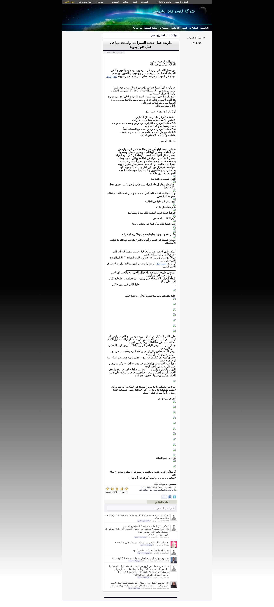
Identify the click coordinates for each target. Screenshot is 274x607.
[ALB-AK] (173, 555)
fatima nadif (165, 521)
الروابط (175, 28)
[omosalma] (173, 519)
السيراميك (111, 76)
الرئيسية (204, 28)
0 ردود (139, 521)
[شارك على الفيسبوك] (170, 497)
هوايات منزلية (168, 490)
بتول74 (166, 545)
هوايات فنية (143, 490)
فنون (151, 490)
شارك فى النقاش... (164, 508)
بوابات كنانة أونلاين (164, 2)
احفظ (164, 497)
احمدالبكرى (165, 553)
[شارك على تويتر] (174, 497)
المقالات (193, 28)
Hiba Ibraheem (164, 537)
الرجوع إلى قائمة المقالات (114, 52)
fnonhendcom (146, 487)
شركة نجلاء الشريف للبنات (161, 588)
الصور (184, 28)
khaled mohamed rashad (161, 561)
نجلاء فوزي (165, 577)
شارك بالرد (146, 521)
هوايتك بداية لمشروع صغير (164, 35)
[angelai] (173, 530)
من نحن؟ (137, 28)
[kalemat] (173, 547)
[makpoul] (173, 562)
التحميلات (164, 28)
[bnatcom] (173, 587)
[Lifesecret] (173, 570)
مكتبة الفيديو (150, 28)
